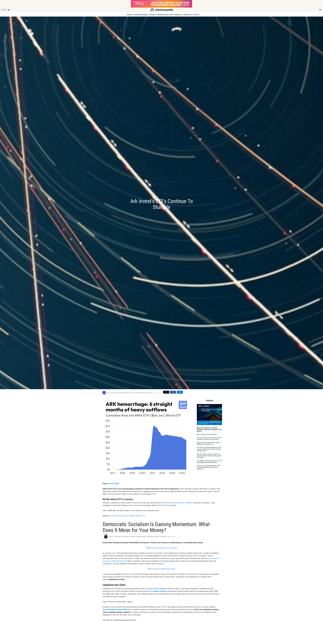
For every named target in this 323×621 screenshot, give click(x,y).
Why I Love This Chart (113, 392)
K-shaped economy (159, 591)
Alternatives (187, 14)
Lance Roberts (118, 536)
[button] (166, 392)
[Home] (161, 10)
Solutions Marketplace (141, 14)
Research (153, 14)
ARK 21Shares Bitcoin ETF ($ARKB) (178, 503)
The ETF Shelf (113, 484)
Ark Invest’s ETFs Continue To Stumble (140, 392)
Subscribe (196, 14)
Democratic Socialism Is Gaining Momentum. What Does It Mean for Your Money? (145, 536)
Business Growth (163, 14)
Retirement (178, 14)
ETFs (171, 14)
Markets (129, 14)
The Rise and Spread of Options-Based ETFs (127, 516)
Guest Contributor (125, 392)
